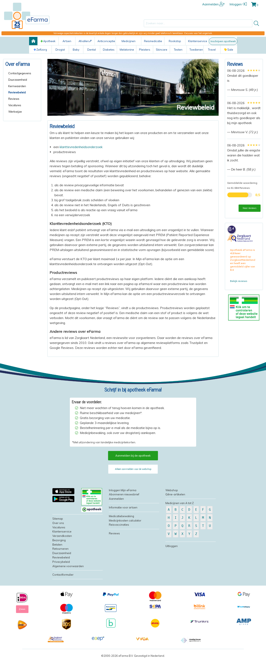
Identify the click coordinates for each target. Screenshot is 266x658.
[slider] (254, 70)
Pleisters (144, 49)
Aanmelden (210, 4)
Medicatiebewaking (121, 516)
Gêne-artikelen (175, 494)
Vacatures (58, 527)
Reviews (235, 64)
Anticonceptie (106, 41)
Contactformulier (63, 574)
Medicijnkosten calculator (125, 520)
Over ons (58, 523)
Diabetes (109, 49)
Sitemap (57, 518)
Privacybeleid (61, 561)
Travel (212, 49)
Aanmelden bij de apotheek (133, 455)
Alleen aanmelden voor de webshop (133, 469)
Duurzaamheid (61, 553)
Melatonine (127, 49)
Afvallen (84, 41)
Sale (230, 49)
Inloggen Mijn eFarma (122, 490)
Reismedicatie (153, 41)
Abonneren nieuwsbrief (124, 494)
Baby (76, 49)
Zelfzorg (41, 49)
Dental (91, 49)
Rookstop (175, 41)
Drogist (60, 49)
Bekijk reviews (238, 281)
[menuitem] (23, 73)
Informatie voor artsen (123, 507)
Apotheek (49, 41)
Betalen (57, 544)
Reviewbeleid (61, 557)
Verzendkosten (62, 535)
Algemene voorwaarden (68, 566)
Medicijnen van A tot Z (179, 503)
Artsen (67, 41)
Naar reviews (249, 208)
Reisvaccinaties (119, 524)
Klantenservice (197, 41)
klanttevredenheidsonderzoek (81, 147)
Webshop (171, 490)
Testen (178, 49)
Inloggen (235, 4)
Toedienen (196, 49)
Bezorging (59, 540)
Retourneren (60, 548)
